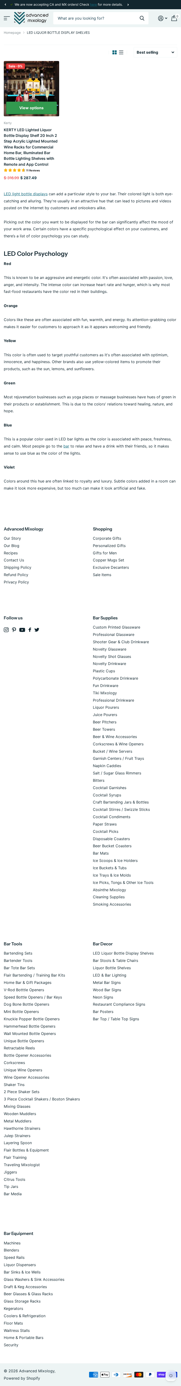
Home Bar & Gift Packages (27, 982)
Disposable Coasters (111, 838)
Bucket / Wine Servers (112, 751)
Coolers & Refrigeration (24, 1315)
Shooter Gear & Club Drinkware (121, 641)
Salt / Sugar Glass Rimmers (117, 773)
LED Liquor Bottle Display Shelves (123, 953)
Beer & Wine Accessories (115, 736)
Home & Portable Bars (23, 1337)
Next (128, 4)
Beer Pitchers (104, 722)
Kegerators (13, 1308)
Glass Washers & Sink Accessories (34, 1279)
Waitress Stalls (17, 1330)
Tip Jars (11, 1186)
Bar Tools (13, 944)
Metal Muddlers (17, 1121)
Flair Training (15, 1157)
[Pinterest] (14, 629)
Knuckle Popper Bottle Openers (32, 1019)
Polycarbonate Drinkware (115, 678)
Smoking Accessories (112, 904)
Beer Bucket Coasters (112, 845)
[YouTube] (22, 630)
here (93, 4)
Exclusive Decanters (111, 567)
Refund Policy (16, 574)
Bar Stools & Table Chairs (115, 960)
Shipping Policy (17, 567)
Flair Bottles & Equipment (26, 1150)
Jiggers (10, 1172)
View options (31, 107)
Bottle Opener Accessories (27, 1055)
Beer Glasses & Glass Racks (28, 1293)
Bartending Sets (18, 953)
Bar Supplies (105, 618)
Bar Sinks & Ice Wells (22, 1272)
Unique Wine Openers (23, 1070)
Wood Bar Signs (107, 989)
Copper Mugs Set (108, 560)
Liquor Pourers (106, 707)
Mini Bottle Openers (21, 1011)
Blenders (11, 1250)
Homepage (12, 32)
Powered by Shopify (22, 1378)
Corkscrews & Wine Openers (118, 744)
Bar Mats (101, 853)
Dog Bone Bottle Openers (26, 1004)
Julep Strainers (17, 1135)
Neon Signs (103, 997)
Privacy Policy (16, 582)
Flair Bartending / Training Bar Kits (34, 975)
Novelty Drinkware (109, 663)
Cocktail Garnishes (109, 787)
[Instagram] (6, 629)
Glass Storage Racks (22, 1301)
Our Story (12, 538)
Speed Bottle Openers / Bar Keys (33, 997)
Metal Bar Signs (107, 982)
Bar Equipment (18, 1233)
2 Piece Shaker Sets (21, 1091)
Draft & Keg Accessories (25, 1286)
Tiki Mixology (105, 693)
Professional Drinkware (113, 700)
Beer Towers (104, 729)
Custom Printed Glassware (116, 627)
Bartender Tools (18, 960)
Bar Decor (103, 944)
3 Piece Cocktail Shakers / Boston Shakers (42, 1099)
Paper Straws (105, 824)
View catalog (6, 18)
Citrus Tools (14, 1179)
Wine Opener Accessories (26, 1077)
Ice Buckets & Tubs (110, 867)
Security (11, 1345)
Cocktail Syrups (107, 795)
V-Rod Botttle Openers (24, 989)
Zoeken (142, 18)
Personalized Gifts (109, 545)
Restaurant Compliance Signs (119, 1004)
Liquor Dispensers (20, 1264)
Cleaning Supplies (109, 897)
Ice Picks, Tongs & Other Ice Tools (123, 882)
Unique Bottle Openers (24, 1040)
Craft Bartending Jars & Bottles (121, 802)
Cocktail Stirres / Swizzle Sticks (121, 809)
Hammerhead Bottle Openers (29, 1026)
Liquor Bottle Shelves (112, 967)
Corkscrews (14, 1062)
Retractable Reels (19, 1048)
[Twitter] (36, 630)
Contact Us (14, 560)
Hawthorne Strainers (22, 1128)
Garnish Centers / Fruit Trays (118, 758)
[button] (5, 5)
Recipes (11, 553)
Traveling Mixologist (22, 1164)
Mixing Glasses (17, 1106)
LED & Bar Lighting (109, 975)
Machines (12, 1243)
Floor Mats (13, 1323)
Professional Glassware (113, 634)
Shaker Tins (14, 1084)
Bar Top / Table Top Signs (116, 1019)
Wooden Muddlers (20, 1113)
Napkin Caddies (107, 765)
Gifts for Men (105, 553)
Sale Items (102, 574)
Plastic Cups (104, 671)
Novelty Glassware (109, 649)
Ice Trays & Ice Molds (112, 875)
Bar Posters (103, 1011)
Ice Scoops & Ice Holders (115, 860)
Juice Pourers (105, 714)
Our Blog (11, 545)
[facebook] (30, 630)
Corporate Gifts (107, 538)
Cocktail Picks (105, 831)
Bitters (98, 780)
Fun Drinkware (105, 685)
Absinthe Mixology (109, 889)
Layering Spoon (18, 1142)
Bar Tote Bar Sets (19, 967)
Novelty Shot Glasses (112, 656)
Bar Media (13, 1193)
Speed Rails (14, 1257)
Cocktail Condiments (111, 816)
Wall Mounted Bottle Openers (30, 1033)
